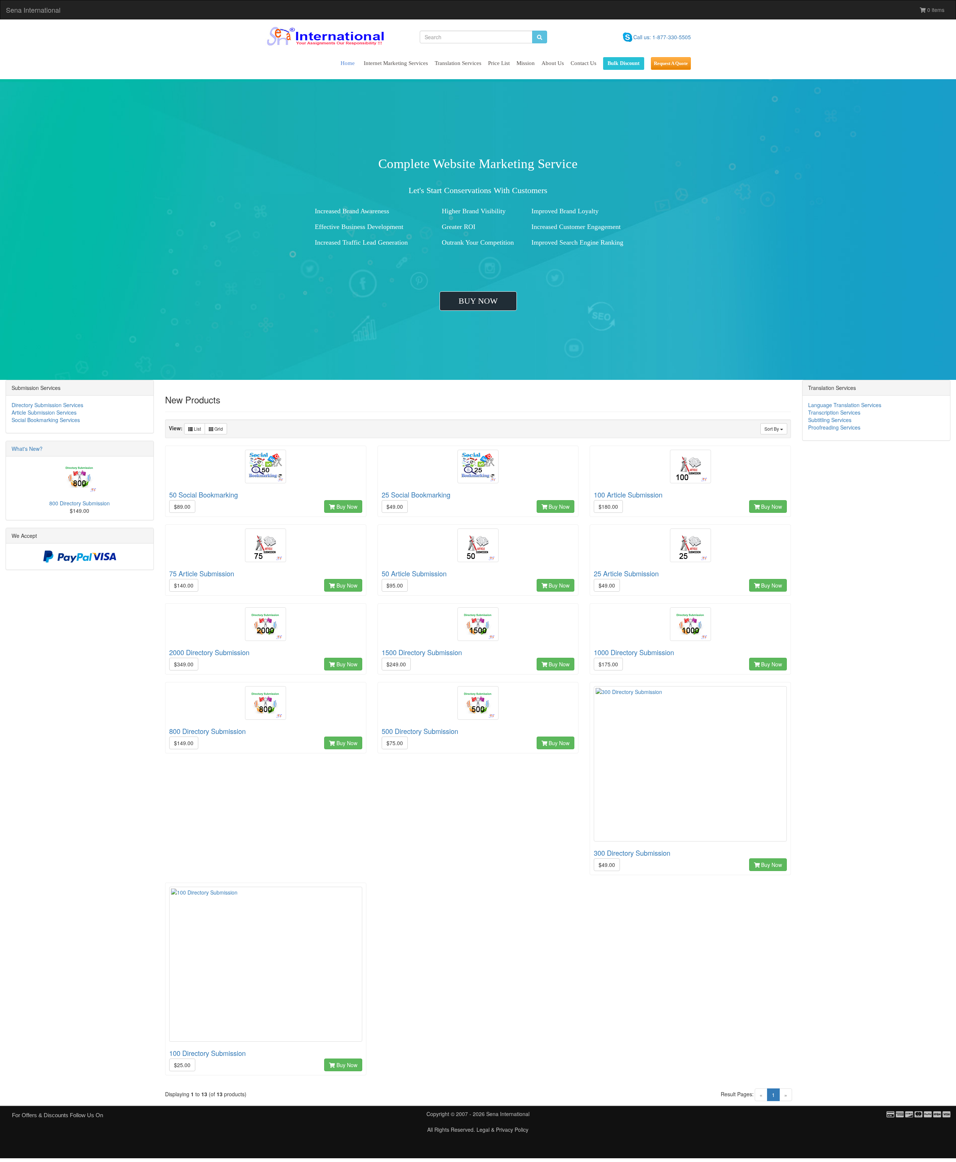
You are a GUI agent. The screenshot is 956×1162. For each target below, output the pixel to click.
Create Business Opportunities (572, 211)
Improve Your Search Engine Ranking (582, 242)
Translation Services (458, 63)
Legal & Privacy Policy (502, 1129)
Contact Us (583, 63)
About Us (552, 63)
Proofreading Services (834, 427)
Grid (218, 428)
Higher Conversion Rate (475, 211)
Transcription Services (834, 412)
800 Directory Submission (79, 503)
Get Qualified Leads (469, 242)
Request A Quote (671, 63)
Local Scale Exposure (344, 226)
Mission (525, 63)
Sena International (33, 10)
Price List (499, 63)
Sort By (772, 428)
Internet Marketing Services (396, 63)
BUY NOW (478, 301)
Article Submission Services (44, 412)
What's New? (27, 448)
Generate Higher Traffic (474, 226)
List (197, 428)
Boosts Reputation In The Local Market (369, 242)
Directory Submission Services (47, 405)
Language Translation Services (844, 405)
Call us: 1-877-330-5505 (662, 37)
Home (348, 63)
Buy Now (346, 506)
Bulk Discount (624, 63)
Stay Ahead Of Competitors (568, 226)
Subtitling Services (829, 420)
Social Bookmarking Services (46, 420)
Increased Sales (336, 211)
